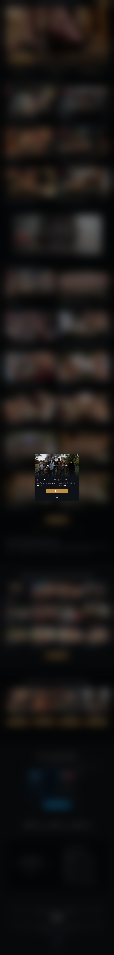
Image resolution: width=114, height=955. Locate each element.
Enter (57, 491)
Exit (57, 497)
